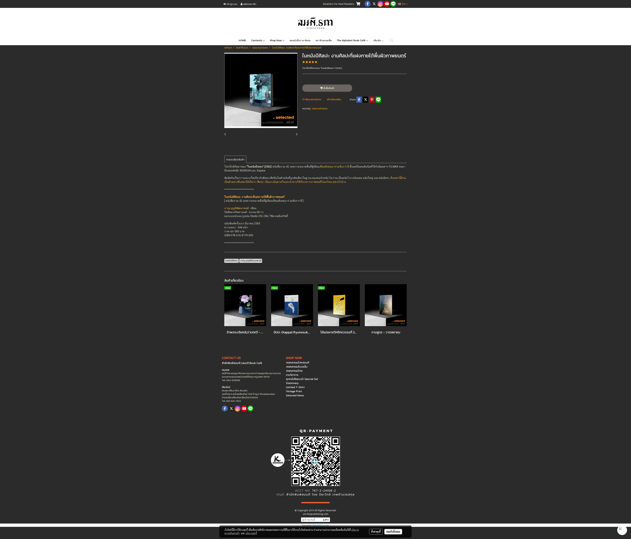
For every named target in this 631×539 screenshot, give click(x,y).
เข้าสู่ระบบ (231, 4)
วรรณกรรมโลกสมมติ (297, 362)
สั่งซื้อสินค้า (328, 88)
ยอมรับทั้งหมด (393, 531)
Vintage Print (294, 391)
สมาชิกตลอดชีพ (324, 40)
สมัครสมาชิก (249, 4)
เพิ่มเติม (377, 40)
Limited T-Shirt (295, 387)
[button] (391, 40)
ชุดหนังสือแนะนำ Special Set (302, 379)
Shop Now (276, 40)
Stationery (292, 383)
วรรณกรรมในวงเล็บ (296, 367)
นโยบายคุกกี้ (251, 533)
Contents (257, 40)
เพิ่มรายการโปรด (313, 99)
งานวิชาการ (292, 375)
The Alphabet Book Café (351, 40)
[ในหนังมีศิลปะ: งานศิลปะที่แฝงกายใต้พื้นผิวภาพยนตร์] (260, 90)
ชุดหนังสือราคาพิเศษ (300, 40)
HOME (242, 40)
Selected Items (319, 108)
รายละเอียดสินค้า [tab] (235, 159)
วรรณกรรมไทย (294, 371)
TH (403, 3)
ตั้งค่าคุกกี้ (376, 531)
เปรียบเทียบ (335, 99)
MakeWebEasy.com (320, 525)
